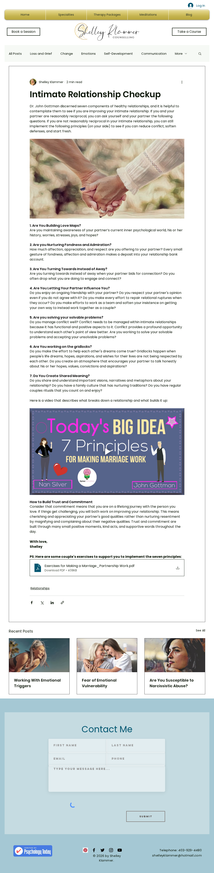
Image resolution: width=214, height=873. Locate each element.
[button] (200, 53)
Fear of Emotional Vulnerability (99, 683)
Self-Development (118, 53)
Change (66, 53)
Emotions (88, 53)
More (179, 53)
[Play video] (107, 451)
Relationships (40, 588)
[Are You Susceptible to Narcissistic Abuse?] (175, 655)
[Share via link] (62, 603)
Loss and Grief (41, 53)
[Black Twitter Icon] (102, 850)
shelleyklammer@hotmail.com (177, 855)
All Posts (15, 53)
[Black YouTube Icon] (119, 850)
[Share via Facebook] (32, 603)
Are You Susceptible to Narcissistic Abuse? (172, 683)
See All (200, 630)
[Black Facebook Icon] (94, 850)
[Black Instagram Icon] (111, 850)
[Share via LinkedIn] (52, 603)
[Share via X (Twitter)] (42, 603)
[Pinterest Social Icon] (85, 850)
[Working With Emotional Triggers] (39, 655)
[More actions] (181, 82)
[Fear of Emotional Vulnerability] (107, 655)
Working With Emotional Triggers (37, 683)
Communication (154, 53)
